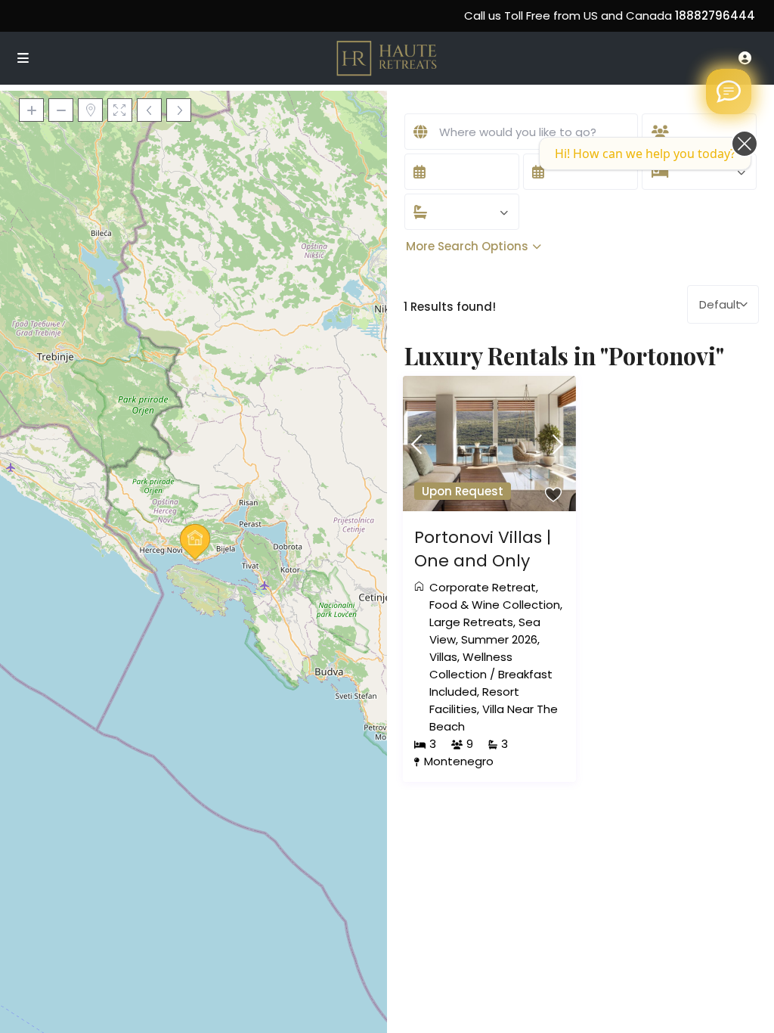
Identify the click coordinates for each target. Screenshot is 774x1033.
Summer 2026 (499, 639)
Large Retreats (471, 622)
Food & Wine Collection (494, 605)
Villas (443, 657)
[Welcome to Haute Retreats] (728, 91)
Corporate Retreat (482, 587)
